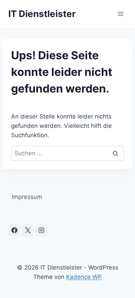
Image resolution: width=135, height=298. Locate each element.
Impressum (27, 196)
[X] (28, 230)
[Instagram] (41, 230)
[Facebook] (14, 230)
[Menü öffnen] (120, 13)
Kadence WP (84, 276)
